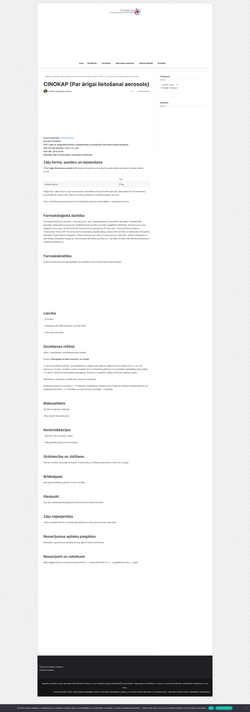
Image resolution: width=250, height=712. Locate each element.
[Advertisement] (125, 38)
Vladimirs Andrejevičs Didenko (60, 91)
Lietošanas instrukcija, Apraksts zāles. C (89, 76)
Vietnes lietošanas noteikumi (51, 667)
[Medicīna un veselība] (125, 11)
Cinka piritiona (66, 138)
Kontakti (161, 63)
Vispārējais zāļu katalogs (61, 76)
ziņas (81, 63)
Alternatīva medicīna (125, 63)
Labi (211, 708)
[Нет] (246, 708)
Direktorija (92, 63)
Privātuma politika (46, 670)
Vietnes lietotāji (146, 63)
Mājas (47, 76)
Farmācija (106, 63)
